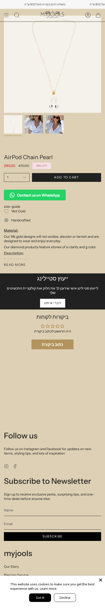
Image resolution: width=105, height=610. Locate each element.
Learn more (48, 588)
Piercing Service (16, 575)
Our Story (11, 566)
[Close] (100, 580)
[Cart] (98, 15)
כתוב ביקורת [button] (52, 344)
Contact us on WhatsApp (38, 195)
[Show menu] (6, 15)
